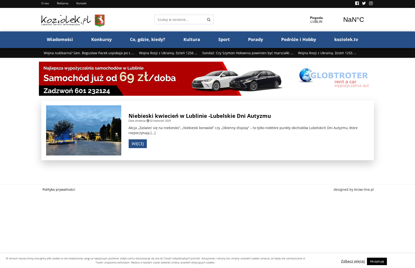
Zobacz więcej (353, 261)
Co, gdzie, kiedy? (147, 39)
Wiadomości (60, 39)
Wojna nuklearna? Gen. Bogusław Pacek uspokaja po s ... (89, 53)
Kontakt (81, 3)
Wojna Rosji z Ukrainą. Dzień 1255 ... (327, 53)
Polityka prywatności (59, 189)
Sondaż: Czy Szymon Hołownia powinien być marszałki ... (247, 53)
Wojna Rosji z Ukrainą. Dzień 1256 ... (168, 53)
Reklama (62, 3)
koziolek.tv (346, 39)
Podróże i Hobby (298, 39)
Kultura (191, 39)
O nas (45, 3)
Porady (255, 39)
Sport (224, 39)
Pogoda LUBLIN (335, 19)
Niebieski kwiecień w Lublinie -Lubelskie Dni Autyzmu (199, 115)
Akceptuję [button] (377, 261)
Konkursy (101, 39)
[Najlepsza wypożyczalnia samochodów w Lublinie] (207, 78)
